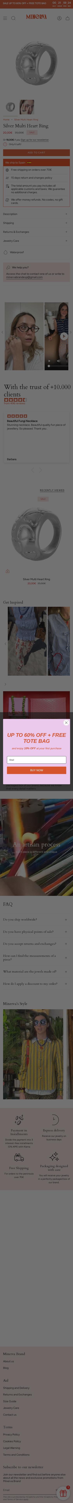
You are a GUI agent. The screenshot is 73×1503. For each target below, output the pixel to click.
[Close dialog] (66, 722)
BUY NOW (36, 770)
